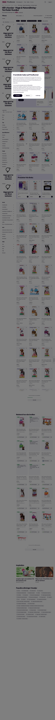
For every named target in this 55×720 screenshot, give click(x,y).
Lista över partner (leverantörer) (18, 92)
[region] (27, 85)
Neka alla (28, 95)
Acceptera (18, 95)
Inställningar (38, 95)
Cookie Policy (15, 82)
